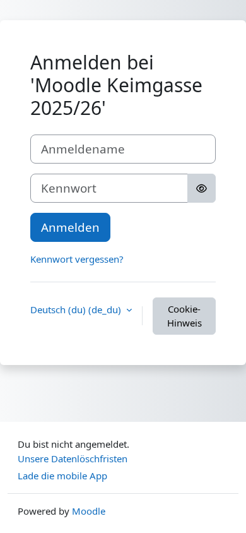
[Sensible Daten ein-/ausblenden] (201, 188)
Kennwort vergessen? (77, 259)
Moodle (88, 511)
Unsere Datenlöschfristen (72, 458)
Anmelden (70, 227)
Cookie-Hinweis (184, 316)
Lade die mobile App (62, 475)
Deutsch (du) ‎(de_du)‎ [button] (77, 309)
